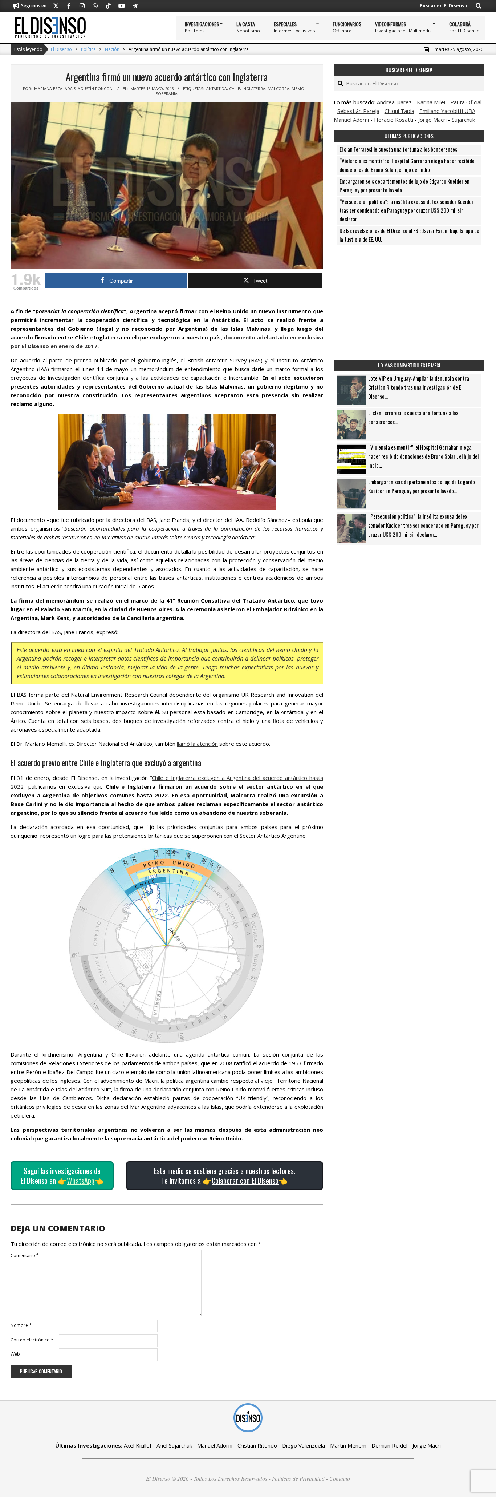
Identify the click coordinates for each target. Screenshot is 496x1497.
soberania (167, 93)
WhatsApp (80, 1180)
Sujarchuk (463, 119)
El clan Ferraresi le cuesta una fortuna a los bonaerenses (398, 149)
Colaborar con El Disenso (245, 1180)
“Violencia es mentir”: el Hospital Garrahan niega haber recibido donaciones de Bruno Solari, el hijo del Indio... (423, 456)
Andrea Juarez (394, 102)
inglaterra (253, 88)
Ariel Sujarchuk (174, 1445)
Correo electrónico (32, 1340)
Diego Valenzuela (303, 1445)
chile (234, 88)
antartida (216, 88)
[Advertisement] (409, 302)
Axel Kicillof (137, 1445)
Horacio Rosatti (393, 119)
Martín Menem (348, 1445)
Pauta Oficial (465, 102)
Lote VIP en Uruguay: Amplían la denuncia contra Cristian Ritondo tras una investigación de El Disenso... (418, 387)
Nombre (21, 1325)
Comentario (25, 1255)
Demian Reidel (389, 1445)
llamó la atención (197, 743)
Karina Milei (431, 102)
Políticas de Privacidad (298, 1478)
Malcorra (278, 88)
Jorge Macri (432, 119)
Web (15, 1354)
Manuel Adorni (351, 119)
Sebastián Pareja (358, 110)
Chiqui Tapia (399, 110)
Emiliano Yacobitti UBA (447, 110)
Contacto (339, 1478)
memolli (301, 88)
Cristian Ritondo (257, 1445)
